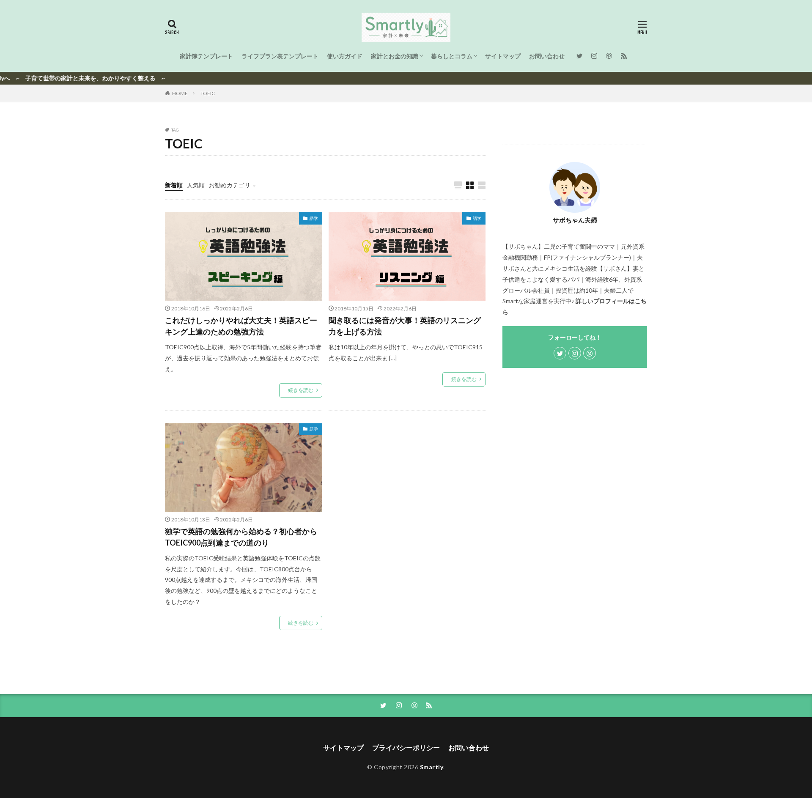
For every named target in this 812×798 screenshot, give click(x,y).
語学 (314, 218)
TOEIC (207, 93)
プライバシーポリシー (406, 747)
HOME (180, 93)
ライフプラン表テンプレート (279, 56)
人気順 (196, 185)
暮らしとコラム (451, 56)
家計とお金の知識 (394, 56)
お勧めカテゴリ (229, 185)
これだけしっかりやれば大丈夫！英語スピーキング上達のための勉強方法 (241, 325)
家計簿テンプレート (206, 56)
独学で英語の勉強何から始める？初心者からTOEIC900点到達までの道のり (241, 537)
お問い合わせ (547, 56)
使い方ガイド (344, 56)
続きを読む (300, 390)
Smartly (432, 767)
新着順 (174, 185)
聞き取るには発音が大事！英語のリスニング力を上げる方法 (405, 325)
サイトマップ (503, 56)
